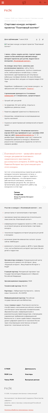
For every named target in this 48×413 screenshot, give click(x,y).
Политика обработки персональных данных (18, 410)
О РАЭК (7, 369)
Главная (7, 18)
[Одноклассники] (40, 39)
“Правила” (30, 88)
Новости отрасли (24, 18)
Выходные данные (32, 380)
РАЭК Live (14, 18)
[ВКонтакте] (37, 39)
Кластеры (29, 374)
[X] (43, 39)
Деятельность (30, 369)
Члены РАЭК (9, 380)
